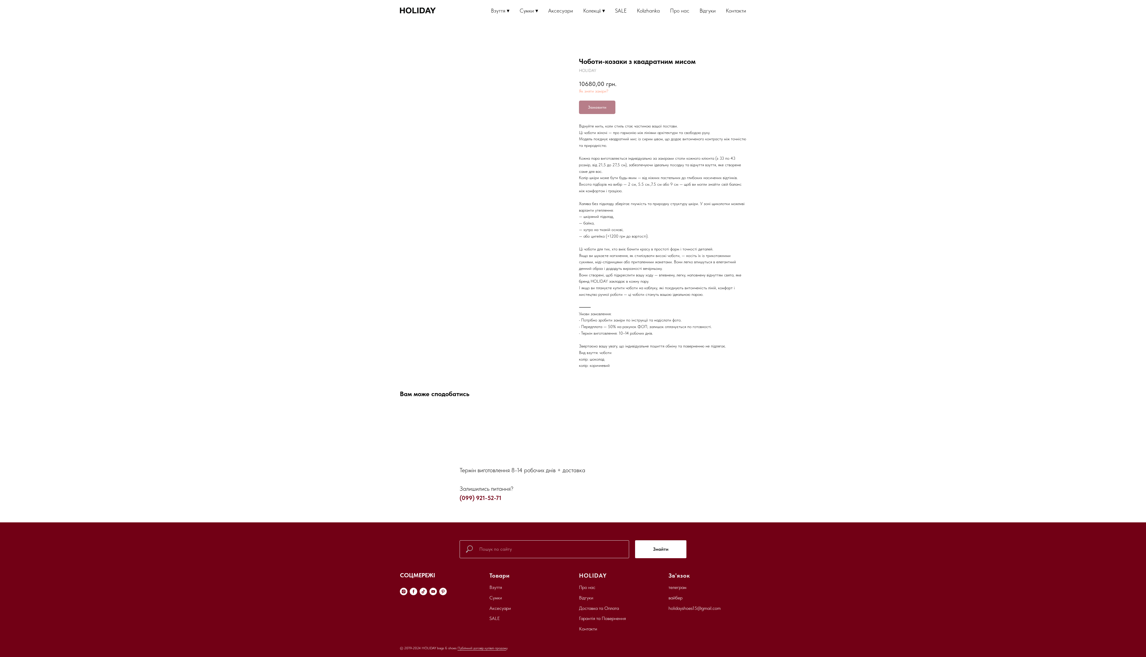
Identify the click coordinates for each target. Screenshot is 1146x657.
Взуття (495, 587)
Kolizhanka (648, 10)
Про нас (679, 10)
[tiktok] (423, 591)
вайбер (675, 598)
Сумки (495, 598)
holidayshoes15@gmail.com (694, 608)
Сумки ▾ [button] (529, 10)
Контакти (736, 10)
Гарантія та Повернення (602, 618)
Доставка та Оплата (599, 608)
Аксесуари (560, 10)
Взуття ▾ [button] (500, 10)
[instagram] (403, 591)
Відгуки (708, 10)
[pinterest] (443, 591)
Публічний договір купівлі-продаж (482, 648)
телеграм (677, 587)
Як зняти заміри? (593, 91)
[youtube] (433, 591)
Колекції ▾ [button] (594, 10)
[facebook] (413, 591)
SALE (621, 10)
